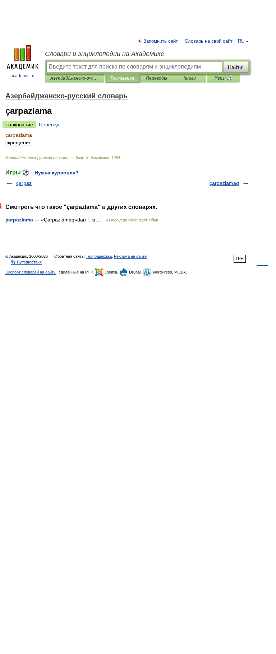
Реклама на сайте (130, 256)
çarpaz (24, 183)
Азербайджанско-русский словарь (74, 78)
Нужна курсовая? (56, 173)
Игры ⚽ (223, 78)
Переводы (156, 78)
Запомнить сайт (161, 41)
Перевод (49, 124)
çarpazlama (19, 220)
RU (241, 41)
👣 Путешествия (26, 262)
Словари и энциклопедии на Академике (104, 53)
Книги (190, 78)
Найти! (236, 67)
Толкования (122, 78)
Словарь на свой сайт (209, 41)
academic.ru (22, 75)
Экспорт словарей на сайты (30, 272)
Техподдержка (99, 256)
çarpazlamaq (224, 183)
